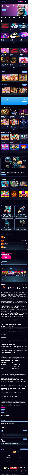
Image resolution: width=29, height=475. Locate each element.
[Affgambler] (21, 467)
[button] (13, 67)
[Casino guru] (6, 468)
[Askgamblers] (13, 468)
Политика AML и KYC (8, 458)
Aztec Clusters (6, 237)
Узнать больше (4, 174)
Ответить (25, 430)
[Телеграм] (19, 452)
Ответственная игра (8, 460)
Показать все (14, 279)
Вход (25, 1)
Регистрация (20, 1)
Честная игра (19, 460)
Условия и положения (20, 461)
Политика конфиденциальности (20, 458)
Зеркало (3, 411)
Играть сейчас (25, 84)
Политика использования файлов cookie (19, 457)
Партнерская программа (24, 449)
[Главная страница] (3, 1)
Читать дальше (4, 262)
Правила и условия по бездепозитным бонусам (9, 455)
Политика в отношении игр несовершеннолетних (8, 457)
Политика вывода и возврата (20, 454)
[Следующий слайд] (4, 14)
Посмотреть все (11, 45)
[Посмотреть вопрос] (27, 423)
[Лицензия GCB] (14, 452)
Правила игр (8, 461)
